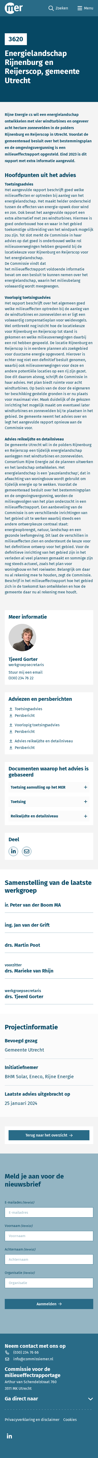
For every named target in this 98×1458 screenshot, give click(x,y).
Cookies (70, 1419)
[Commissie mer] (14, 8)
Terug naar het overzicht (46, 1135)
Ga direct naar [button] (21, 1399)
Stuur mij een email (42, 672)
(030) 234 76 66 (26, 1352)
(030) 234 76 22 (36, 678)
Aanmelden (46, 1304)
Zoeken (58, 8)
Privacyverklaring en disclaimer (32, 1419)
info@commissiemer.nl (33, 1359)
